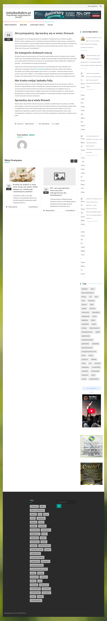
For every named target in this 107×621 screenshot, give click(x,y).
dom (96, 297)
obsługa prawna (87, 332)
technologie (95, 371)
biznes (84, 297)
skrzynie (97, 363)
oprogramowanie (87, 340)
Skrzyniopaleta (39, 69)
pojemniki (95, 343)
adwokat (84, 289)
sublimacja (85, 367)
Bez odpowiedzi (44, 124)
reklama (93, 359)
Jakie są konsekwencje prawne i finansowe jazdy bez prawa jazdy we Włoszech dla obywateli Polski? (93, 80)
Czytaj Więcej (32, 207)
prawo (91, 355)
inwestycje (85, 312)
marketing (85, 324)
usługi (84, 379)
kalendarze (95, 312)
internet (92, 308)
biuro (92, 289)
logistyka (85, 320)
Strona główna (92, 6)
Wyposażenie (29, 124)
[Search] (59, 506)
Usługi (50, 25)
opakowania (86, 336)
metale (84, 328)
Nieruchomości (10, 25)
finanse (84, 304)
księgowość (85, 316)
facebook (91, 300)
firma (91, 304)
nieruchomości (94, 328)
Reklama (23, 25)
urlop (93, 375)
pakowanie (85, 343)
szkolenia (85, 371)
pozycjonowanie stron (89, 351)
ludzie (93, 320)
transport (85, 375)
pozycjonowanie (87, 347)
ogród (98, 332)
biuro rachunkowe (88, 293)
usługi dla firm (93, 379)
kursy (94, 316)
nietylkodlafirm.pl (18, 13)
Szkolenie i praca (37, 25)
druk (83, 300)
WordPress (22, 613)
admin (57, 124)
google (84, 308)
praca (83, 355)
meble (94, 324)
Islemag (7, 613)
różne (83, 363)
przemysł (85, 359)
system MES (96, 367)
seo (90, 363)
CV (90, 297)
